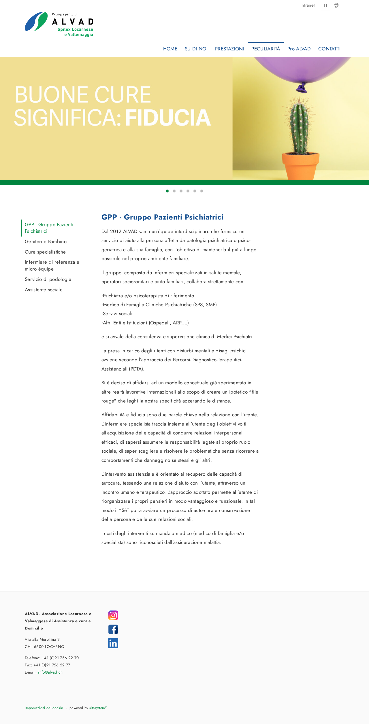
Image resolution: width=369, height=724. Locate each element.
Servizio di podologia (48, 279)
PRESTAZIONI (229, 48)
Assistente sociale (44, 289)
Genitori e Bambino (46, 241)
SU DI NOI (196, 48)
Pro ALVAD (299, 48)
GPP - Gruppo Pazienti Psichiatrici (49, 228)
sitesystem (98, 707)
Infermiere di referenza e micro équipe (52, 265)
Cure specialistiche (45, 251)
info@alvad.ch (50, 672)
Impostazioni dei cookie (44, 707)
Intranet (307, 5)
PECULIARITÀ (265, 48)
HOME (170, 48)
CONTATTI (329, 48)
